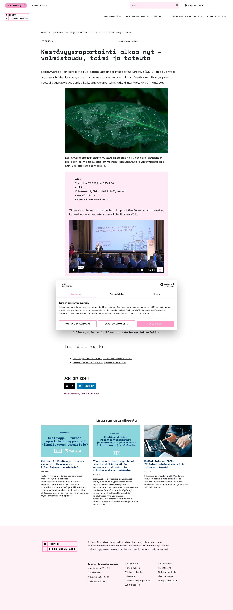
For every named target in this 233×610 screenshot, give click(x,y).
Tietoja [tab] (157, 294)
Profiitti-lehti (164, 568)
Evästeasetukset (115, 323)
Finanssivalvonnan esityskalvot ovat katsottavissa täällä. (103, 214)
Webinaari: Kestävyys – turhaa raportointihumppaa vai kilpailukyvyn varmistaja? (62, 464)
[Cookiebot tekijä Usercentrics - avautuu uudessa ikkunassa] (162, 285)
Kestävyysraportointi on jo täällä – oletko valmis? (102, 358)
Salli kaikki (155, 323)
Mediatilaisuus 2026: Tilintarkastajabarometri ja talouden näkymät (164, 464)
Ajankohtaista (132, 584)
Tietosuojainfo (165, 576)
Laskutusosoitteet (97, 581)
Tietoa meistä (132, 568)
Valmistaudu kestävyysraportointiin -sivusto (99, 362)
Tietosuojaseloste (167, 572)
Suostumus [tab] (76, 294)
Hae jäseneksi (165, 563)
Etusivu (44, 32)
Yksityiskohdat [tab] (116, 294)
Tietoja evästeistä (167, 580)
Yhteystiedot (132, 563)
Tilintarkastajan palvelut (138, 580)
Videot (135, 41)
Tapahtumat (57, 32)
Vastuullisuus (90, 393)
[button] (16, 5)
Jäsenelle (130, 576)
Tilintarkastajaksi (134, 572)
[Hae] (177, 5)
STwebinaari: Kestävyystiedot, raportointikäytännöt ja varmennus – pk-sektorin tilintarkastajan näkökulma (114, 465)
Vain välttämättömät (77, 323)
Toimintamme (71, 393)
